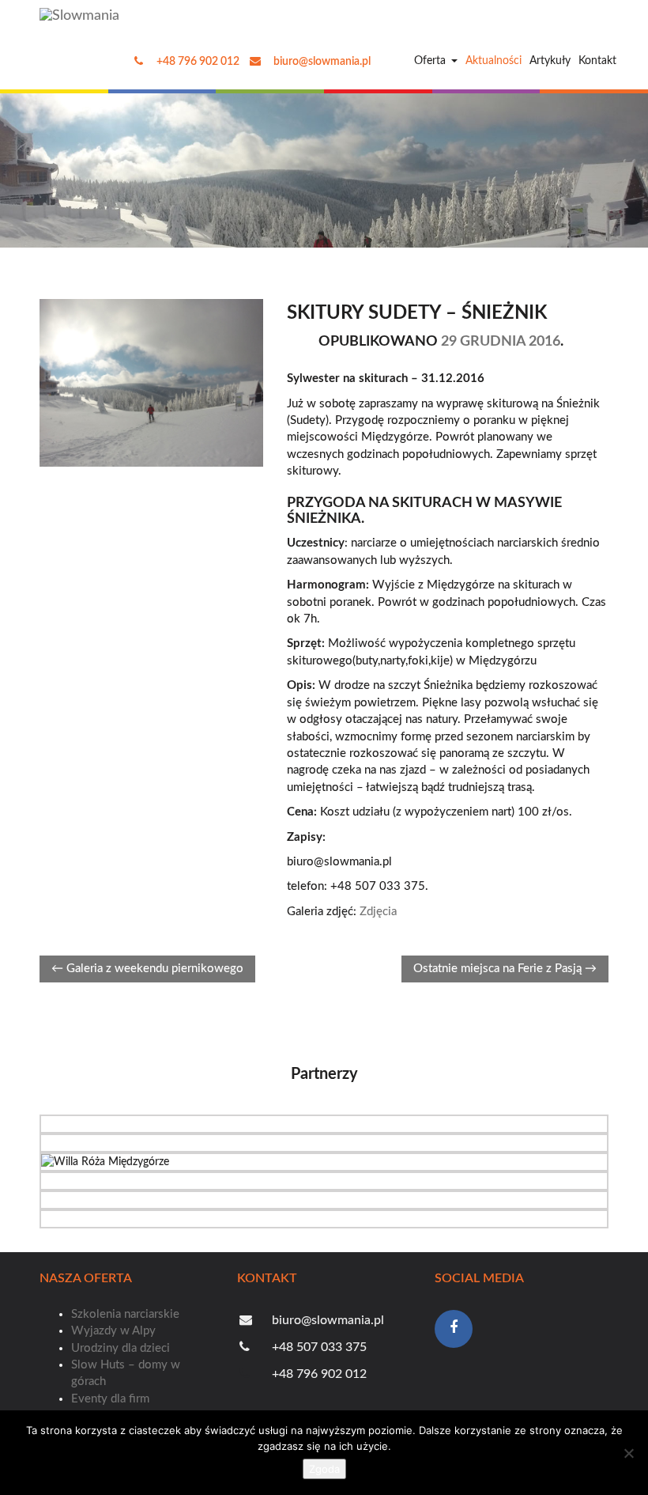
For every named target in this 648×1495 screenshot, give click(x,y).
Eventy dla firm (110, 1399)
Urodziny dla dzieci (120, 1348)
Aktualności (493, 60)
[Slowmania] (83, 16)
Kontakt (597, 60)
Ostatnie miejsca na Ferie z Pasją (505, 969)
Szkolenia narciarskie (125, 1314)
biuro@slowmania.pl (321, 61)
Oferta (430, 60)
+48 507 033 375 (318, 1347)
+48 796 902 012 (196, 61)
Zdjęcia (378, 912)
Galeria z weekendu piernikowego (147, 969)
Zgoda (324, 1469)
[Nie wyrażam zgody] (628, 1453)
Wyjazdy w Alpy (113, 1331)
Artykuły (550, 60)
